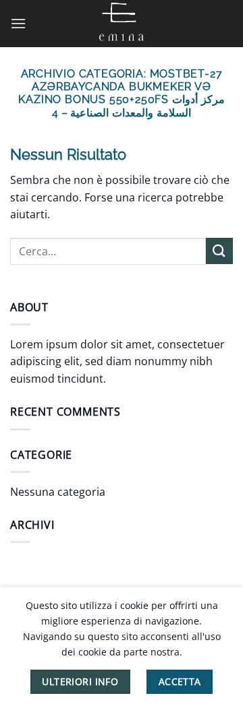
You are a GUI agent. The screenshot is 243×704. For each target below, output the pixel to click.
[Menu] (18, 23)
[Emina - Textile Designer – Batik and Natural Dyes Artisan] (121, 23)
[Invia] (219, 251)
